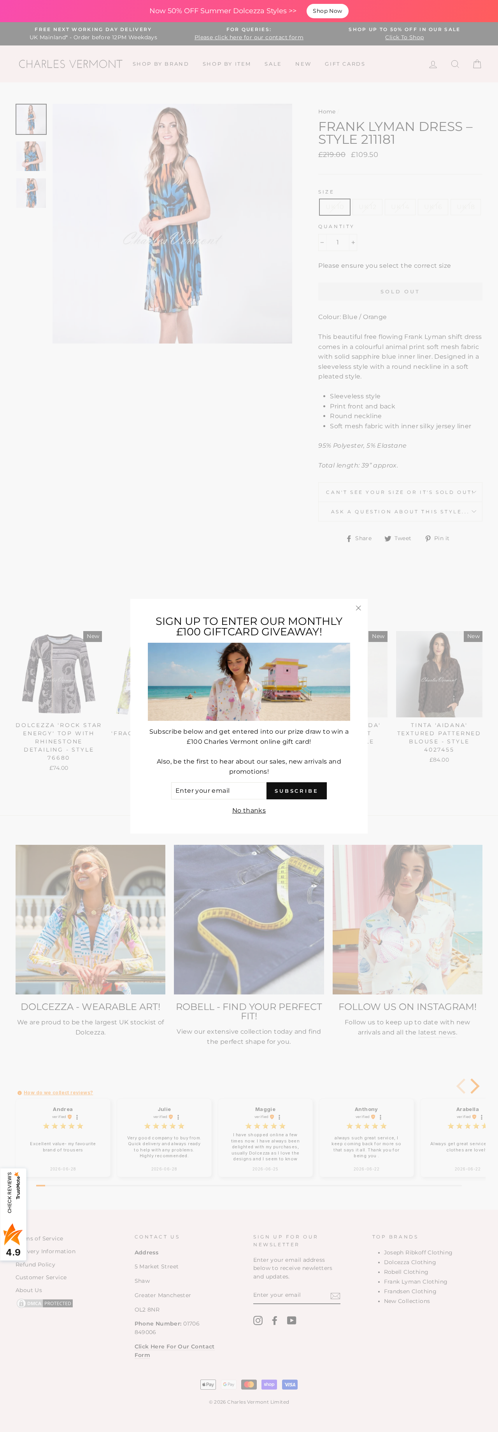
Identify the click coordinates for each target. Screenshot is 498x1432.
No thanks (249, 810)
